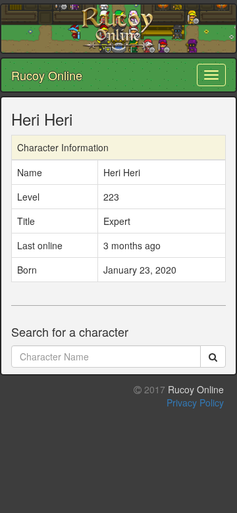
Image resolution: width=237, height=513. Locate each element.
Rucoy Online (46, 75)
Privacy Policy (195, 402)
